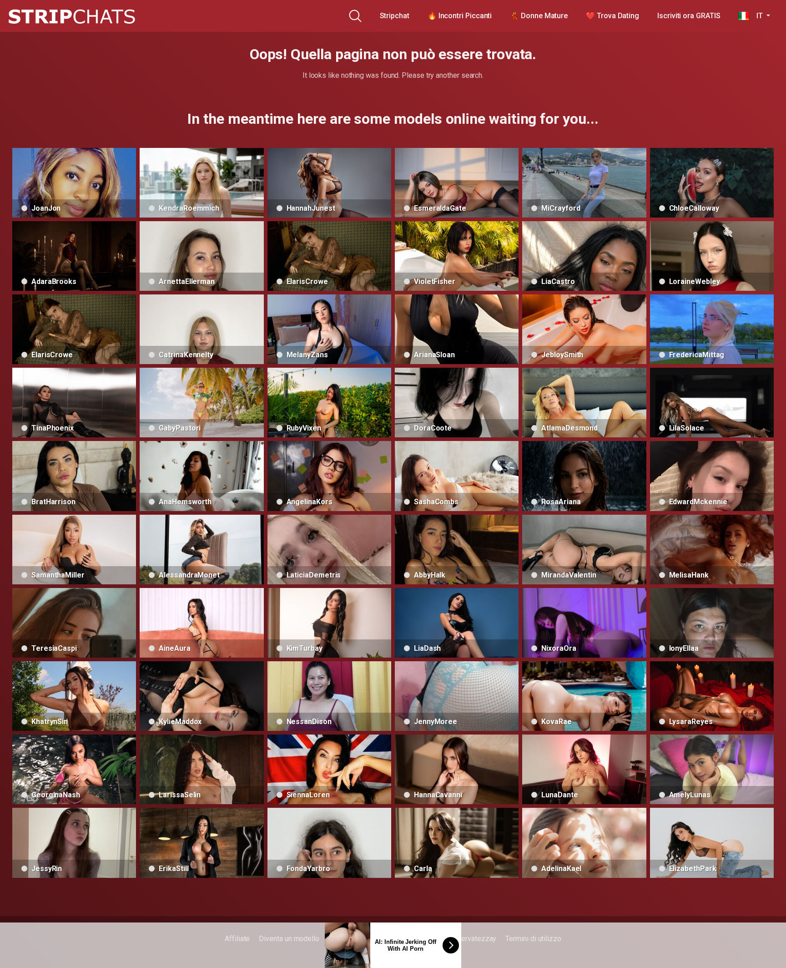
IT (756, 15)
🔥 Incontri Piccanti (460, 15)
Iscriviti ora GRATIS (688, 15)
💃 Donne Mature (539, 15)
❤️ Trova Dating (612, 15)
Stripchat (394, 15)
